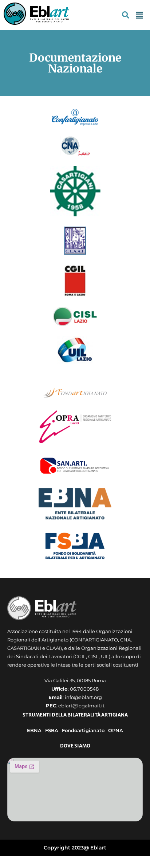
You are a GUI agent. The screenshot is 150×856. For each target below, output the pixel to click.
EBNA (34, 730)
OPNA (115, 730)
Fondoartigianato (83, 730)
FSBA (51, 730)
